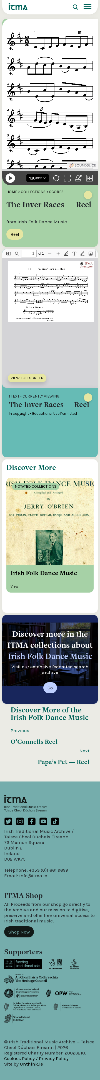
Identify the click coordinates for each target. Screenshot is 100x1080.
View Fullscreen (27, 378)
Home (11, 191)
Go (50, 688)
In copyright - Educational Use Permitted (43, 413)
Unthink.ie (31, 1064)
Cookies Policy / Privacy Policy (36, 1058)
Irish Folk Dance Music (50, 717)
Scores (56, 191)
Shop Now (19, 932)
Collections (33, 191)
